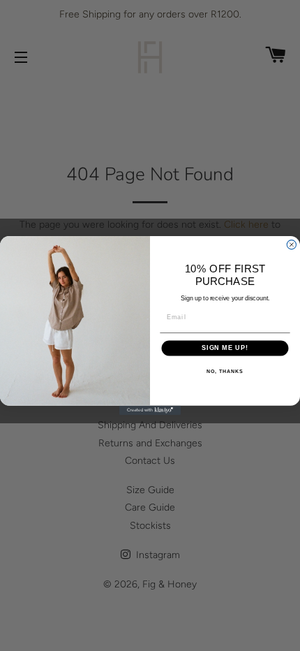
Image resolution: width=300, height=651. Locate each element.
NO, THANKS (225, 371)
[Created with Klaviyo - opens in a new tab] (150, 410)
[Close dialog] (291, 244)
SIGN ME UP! (225, 348)
